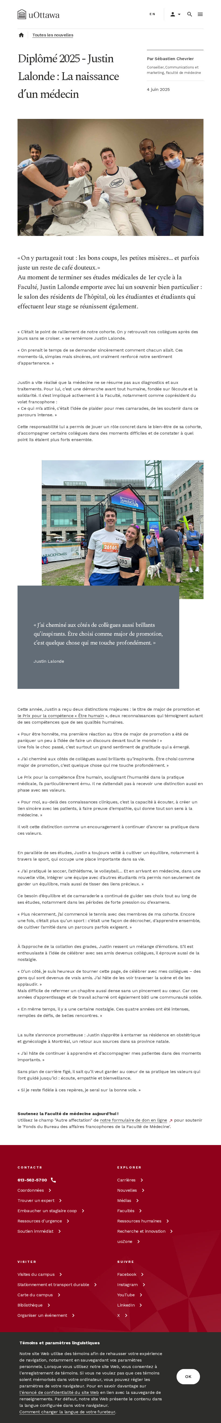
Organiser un (42, 1315)
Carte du (35, 1294)
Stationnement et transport (53, 1284)
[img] (39, 14)
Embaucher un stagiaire (47, 1210)
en (153, 14)
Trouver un (36, 1200)
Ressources (40, 1220)
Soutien (35, 1231)
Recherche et (141, 1231)
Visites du (36, 1274)
